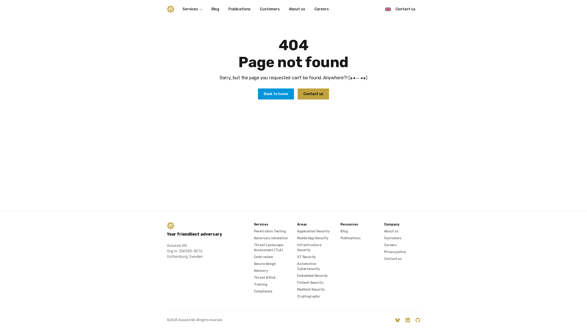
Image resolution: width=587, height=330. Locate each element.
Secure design (265, 264)
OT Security (306, 257)
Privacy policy (395, 252)
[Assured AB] (170, 9)
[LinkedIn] (407, 320)
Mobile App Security (312, 238)
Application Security (313, 231)
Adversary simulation (271, 238)
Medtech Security (311, 290)
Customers (270, 9)
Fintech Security (310, 283)
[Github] (417, 320)
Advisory (261, 271)
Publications (239, 9)
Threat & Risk (265, 278)
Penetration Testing (270, 231)
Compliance (263, 291)
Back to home (276, 94)
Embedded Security (312, 276)
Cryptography (308, 296)
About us (297, 9)
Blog (215, 9)
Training (260, 284)
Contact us (405, 9)
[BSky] (397, 320)
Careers (321, 9)
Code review (263, 257)
